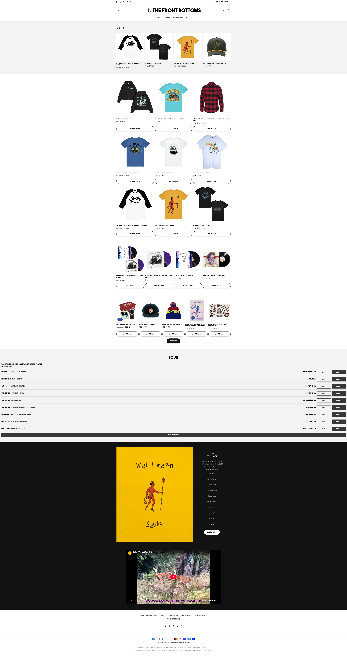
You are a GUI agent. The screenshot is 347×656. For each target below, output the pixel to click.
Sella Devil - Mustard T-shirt (184, 63)
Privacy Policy (173, 615)
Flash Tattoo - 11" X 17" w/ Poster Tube (217, 325)
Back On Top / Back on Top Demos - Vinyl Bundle (129, 276)
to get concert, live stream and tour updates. (21, 364)
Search (141, 615)
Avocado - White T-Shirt (201, 173)
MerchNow (186, 642)
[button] (118, 10)
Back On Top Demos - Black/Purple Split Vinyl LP (158, 276)
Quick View (135, 129)
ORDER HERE (212, 532)
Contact (162, 615)
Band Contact (151, 615)
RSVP (323, 372)
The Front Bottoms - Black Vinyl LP (215, 276)
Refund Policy (187, 615)
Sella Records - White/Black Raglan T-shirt (129, 64)
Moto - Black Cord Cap (147, 324)
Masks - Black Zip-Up (123, 119)
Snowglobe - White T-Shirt (164, 173)
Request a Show (173, 435)
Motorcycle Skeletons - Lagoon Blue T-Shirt (170, 119)
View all (173, 341)
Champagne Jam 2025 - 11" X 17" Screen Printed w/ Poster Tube (195, 325)
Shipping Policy (201, 615)
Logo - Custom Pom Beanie (171, 324)
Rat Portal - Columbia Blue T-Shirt (128, 173)
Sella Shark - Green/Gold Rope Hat (215, 63)
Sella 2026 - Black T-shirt (154, 63)
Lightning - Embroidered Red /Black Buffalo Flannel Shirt (211, 119)
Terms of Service (173, 619)
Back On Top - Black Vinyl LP (183, 276)
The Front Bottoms (168, 642)
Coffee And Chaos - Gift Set (125, 324)
